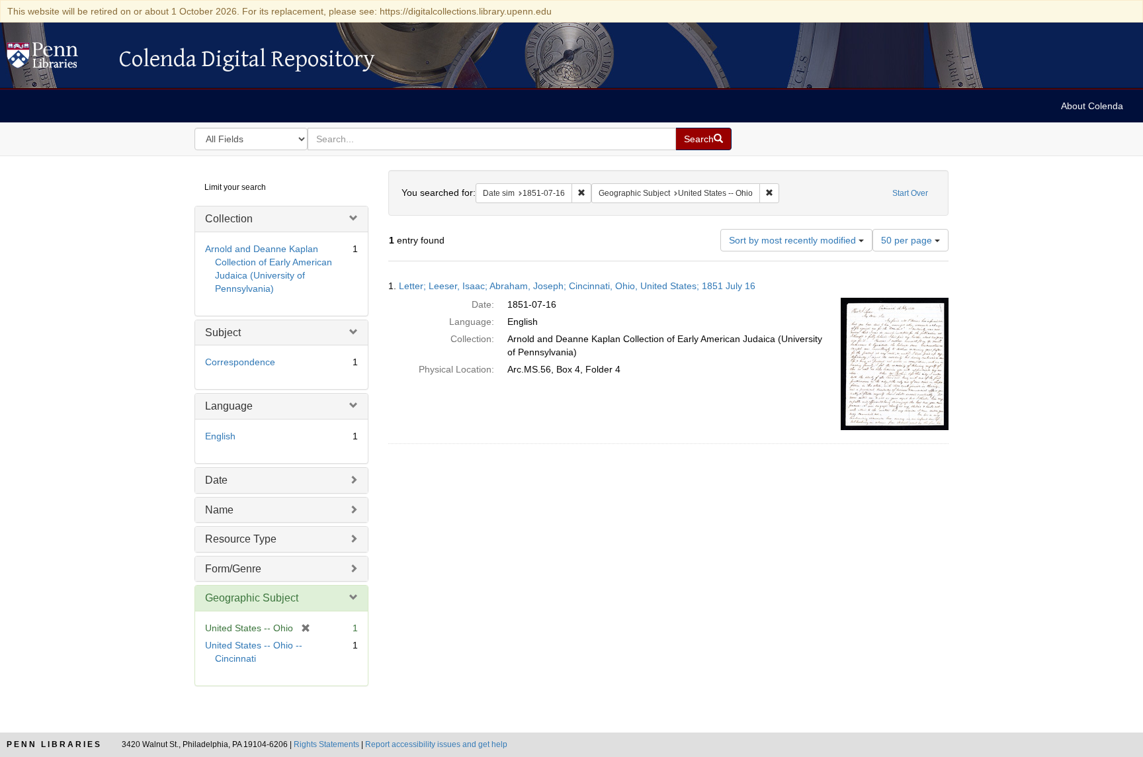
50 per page (908, 240)
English (220, 436)
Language (229, 406)
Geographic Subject (251, 597)
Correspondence (240, 362)
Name (219, 509)
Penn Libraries (54, 744)
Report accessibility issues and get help (436, 744)
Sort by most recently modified (794, 240)
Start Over (910, 193)
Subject (223, 332)
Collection (229, 218)
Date (216, 480)
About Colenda (1092, 106)
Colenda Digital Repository (56, 58)
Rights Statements (326, 744)
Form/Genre (233, 568)
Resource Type (240, 539)
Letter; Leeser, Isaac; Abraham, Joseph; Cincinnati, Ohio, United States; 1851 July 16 (577, 286)
